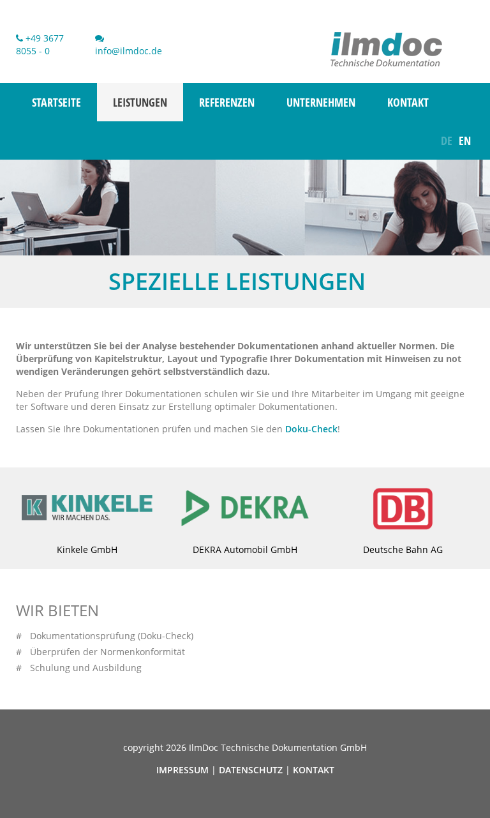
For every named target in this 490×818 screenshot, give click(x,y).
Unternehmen (320, 102)
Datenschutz (251, 770)
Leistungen (140, 102)
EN (465, 140)
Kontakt (408, 102)
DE (446, 140)
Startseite (56, 102)
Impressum (182, 770)
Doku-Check (311, 429)
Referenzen (227, 102)
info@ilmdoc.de (128, 51)
